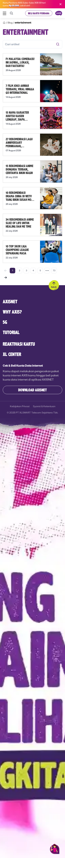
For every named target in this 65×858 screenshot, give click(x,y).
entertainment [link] (23, 22)
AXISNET (10, 301)
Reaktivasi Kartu (19, 344)
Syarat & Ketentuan (44, 406)
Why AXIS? (12, 311)
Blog (10, 22)
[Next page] (5, 277)
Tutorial (11, 332)
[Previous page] (5, 270)
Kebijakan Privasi (19, 406)
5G (5, 322)
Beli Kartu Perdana (38, 13)
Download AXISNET (32, 389)
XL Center (12, 354)
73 (54, 270)
